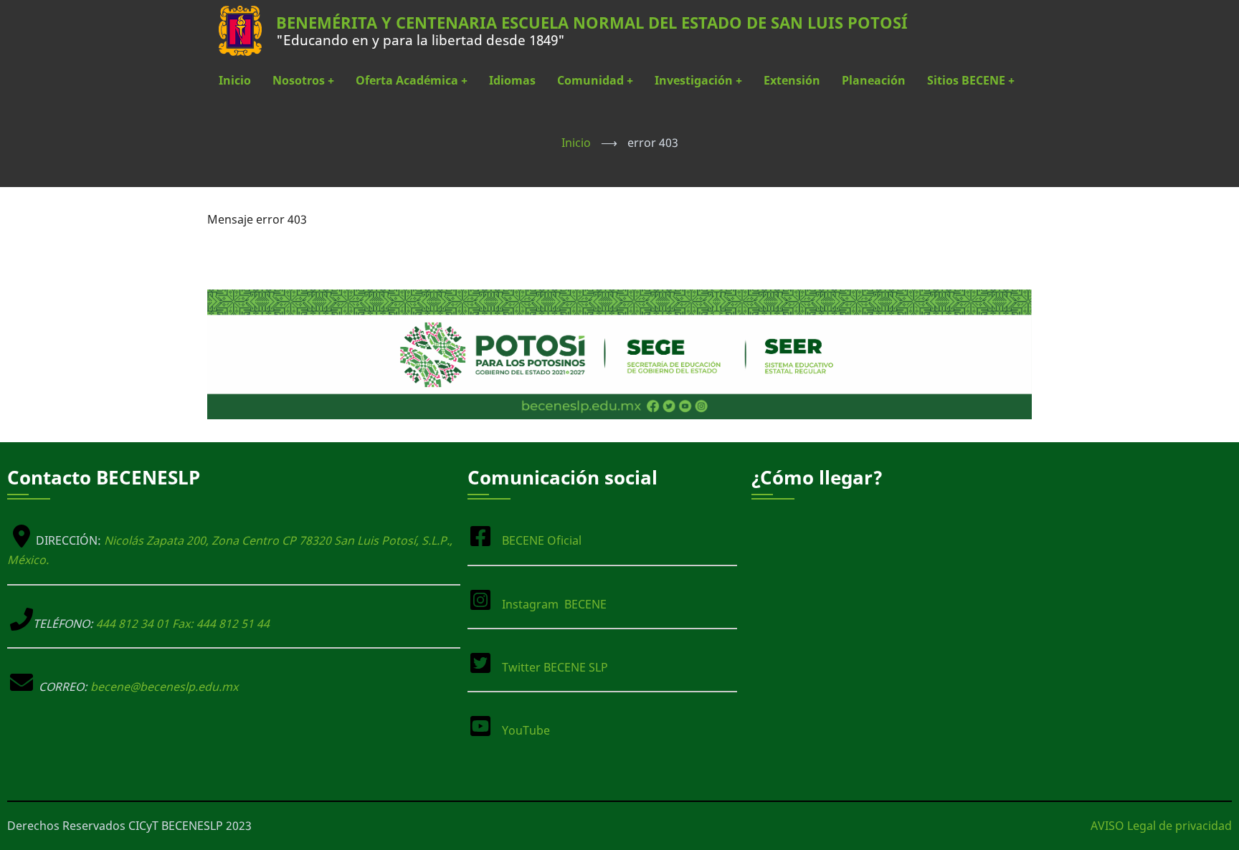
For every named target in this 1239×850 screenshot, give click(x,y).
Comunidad (595, 80)
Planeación (874, 80)
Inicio (235, 80)
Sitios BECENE (971, 80)
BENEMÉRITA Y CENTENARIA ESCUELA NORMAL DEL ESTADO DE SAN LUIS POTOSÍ (592, 22)
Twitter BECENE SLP (555, 667)
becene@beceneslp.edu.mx (164, 686)
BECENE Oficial (541, 540)
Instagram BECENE (554, 604)
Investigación (698, 80)
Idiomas (512, 80)
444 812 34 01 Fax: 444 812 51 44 (183, 623)
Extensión (792, 80)
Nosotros (303, 80)
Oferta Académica (411, 80)
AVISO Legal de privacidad (1161, 826)
